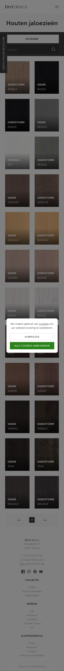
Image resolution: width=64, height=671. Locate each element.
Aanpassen (32, 336)
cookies (44, 323)
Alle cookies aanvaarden (32, 345)
